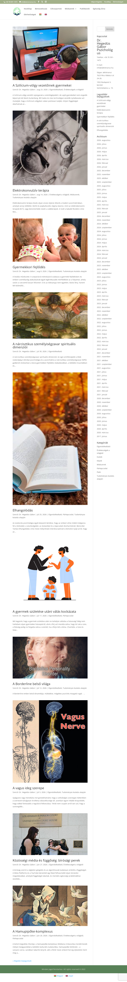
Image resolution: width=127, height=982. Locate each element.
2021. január (102, 394)
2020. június (102, 421)
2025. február (102, 208)
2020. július (101, 417)
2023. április (102, 292)
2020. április (102, 429)
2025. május (102, 197)
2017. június (102, 436)
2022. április (102, 337)
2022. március (103, 341)
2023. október (102, 269)
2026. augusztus (103, 140)
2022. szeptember (104, 318)
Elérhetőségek (118, 2)
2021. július (101, 372)
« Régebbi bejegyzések (22, 961)
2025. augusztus (103, 186)
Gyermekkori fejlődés (29, 267)
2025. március (103, 205)
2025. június (102, 193)
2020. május (102, 425)
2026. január (102, 167)
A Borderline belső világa (31, 684)
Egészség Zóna (99, 9)
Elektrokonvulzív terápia (31, 190)
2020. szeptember (104, 410)
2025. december (103, 170)
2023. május (102, 288)
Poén (99, 472)
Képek (99, 461)
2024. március (103, 250)
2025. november (103, 174)
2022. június (102, 330)
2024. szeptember (104, 227)
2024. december (103, 216)
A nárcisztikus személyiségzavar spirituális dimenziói (44, 345)
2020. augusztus (103, 413)
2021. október (102, 360)
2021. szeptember (104, 364)
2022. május (102, 334)
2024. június (102, 239)
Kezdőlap (107, 2)
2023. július (101, 280)
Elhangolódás (23, 510)
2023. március (103, 296)
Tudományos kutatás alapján (25, 197)
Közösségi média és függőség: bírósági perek (46, 860)
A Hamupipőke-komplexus (33, 931)
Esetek (99, 457)
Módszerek (69, 9)
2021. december (103, 353)
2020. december (103, 398)
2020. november (103, 402)
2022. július (101, 326)
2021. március (103, 387)
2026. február (102, 163)
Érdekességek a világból (74, 89)
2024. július (101, 235)
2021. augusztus (103, 368)
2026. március (103, 159)
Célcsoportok (56, 9)
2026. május (102, 151)
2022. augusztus (103, 322)
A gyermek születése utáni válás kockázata (44, 611)
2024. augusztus (103, 231)
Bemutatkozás (41, 9)
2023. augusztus (103, 277)
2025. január (102, 212)
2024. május (102, 242)
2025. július (101, 189)
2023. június (102, 284)
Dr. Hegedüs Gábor (27, 89)
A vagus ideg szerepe (28, 788)
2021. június (102, 375)
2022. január (102, 349)
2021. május (102, 379)
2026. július (101, 144)
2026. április (102, 155)
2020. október (102, 406)
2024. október (102, 224)
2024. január (102, 258)
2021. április (102, 383)
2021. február (102, 391)
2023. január (102, 303)
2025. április (102, 201)
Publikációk (85, 9)
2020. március (103, 432)
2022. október (102, 315)
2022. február (102, 345)
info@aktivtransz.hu (105, 68)
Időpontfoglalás (96, 2)
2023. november (103, 265)
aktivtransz (107, 72)
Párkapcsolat (68, 514)
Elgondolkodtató (56, 89)
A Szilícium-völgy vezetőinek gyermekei (42, 85)
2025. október (102, 178)
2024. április (102, 246)
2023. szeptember (104, 273)
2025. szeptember (104, 182)
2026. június (102, 148)
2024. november (103, 220)
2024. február (102, 254)
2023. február (102, 299)
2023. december (103, 261)
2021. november (103, 356)
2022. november (103, 311)
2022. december (103, 307)
